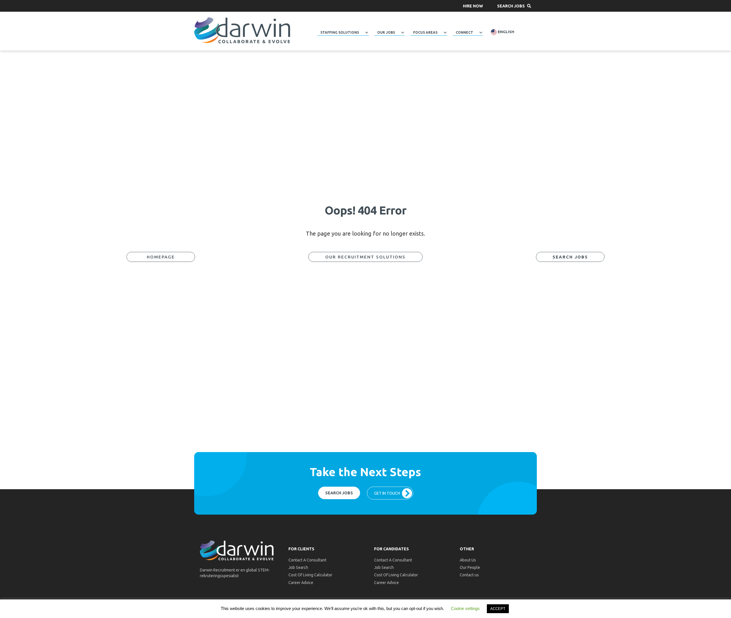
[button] (473, 6)
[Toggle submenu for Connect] (481, 33)
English (505, 32)
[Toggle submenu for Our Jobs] (403, 33)
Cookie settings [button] (465, 608)
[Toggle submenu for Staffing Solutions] (367, 33)
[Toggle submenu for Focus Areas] (445, 33)
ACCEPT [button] (497, 609)
